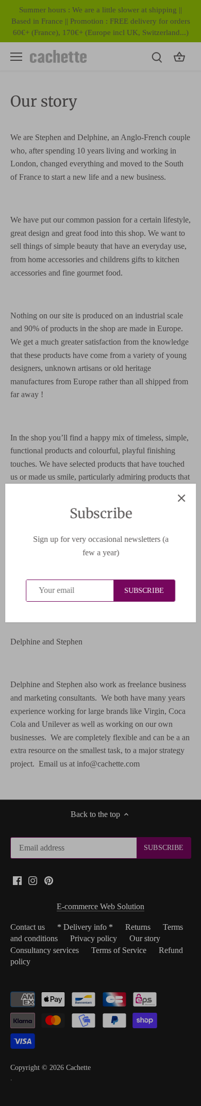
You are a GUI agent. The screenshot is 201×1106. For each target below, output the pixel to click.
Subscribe (144, 590)
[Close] (181, 498)
